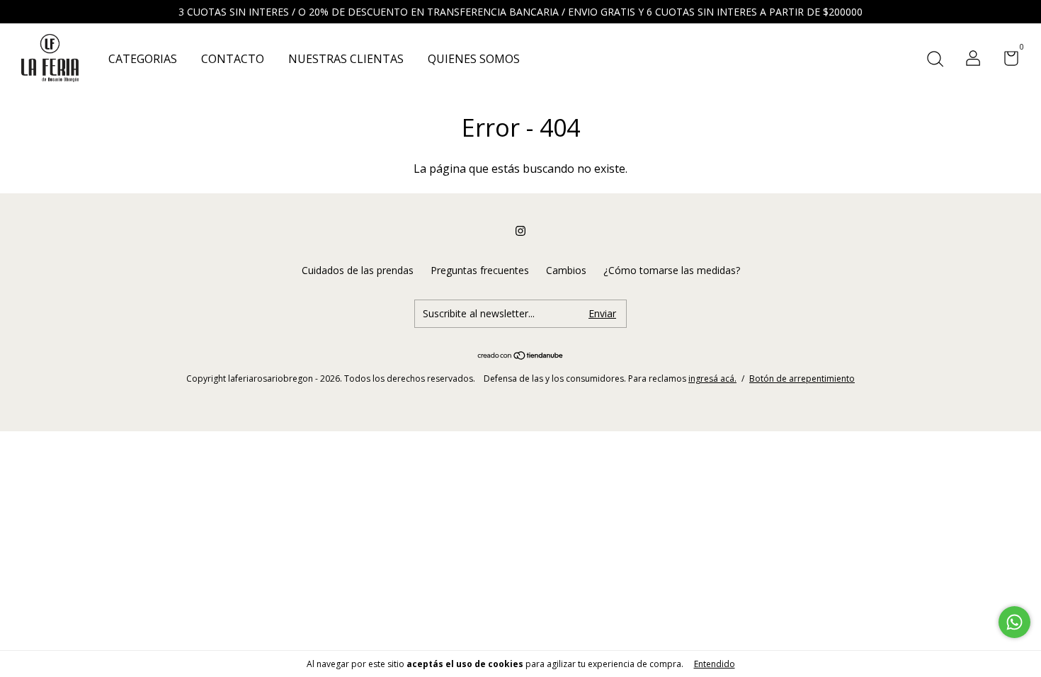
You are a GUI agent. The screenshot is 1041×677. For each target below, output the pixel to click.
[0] (1006, 60)
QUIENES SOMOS (474, 59)
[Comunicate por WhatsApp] (1014, 622)
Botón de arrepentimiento (802, 378)
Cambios (566, 270)
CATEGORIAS (142, 59)
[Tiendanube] (521, 356)
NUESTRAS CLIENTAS (346, 59)
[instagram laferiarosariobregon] (520, 230)
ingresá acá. (712, 378)
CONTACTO (232, 59)
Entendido (714, 664)
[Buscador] (935, 60)
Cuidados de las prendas (358, 270)
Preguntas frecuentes (480, 270)
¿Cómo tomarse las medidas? (671, 270)
